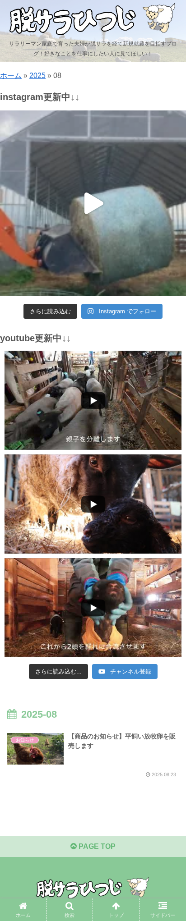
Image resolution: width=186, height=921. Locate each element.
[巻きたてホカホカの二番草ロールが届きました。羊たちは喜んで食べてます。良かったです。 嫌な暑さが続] (93, 203)
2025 (37, 75)
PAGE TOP (96, 846)
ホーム (11, 75)
